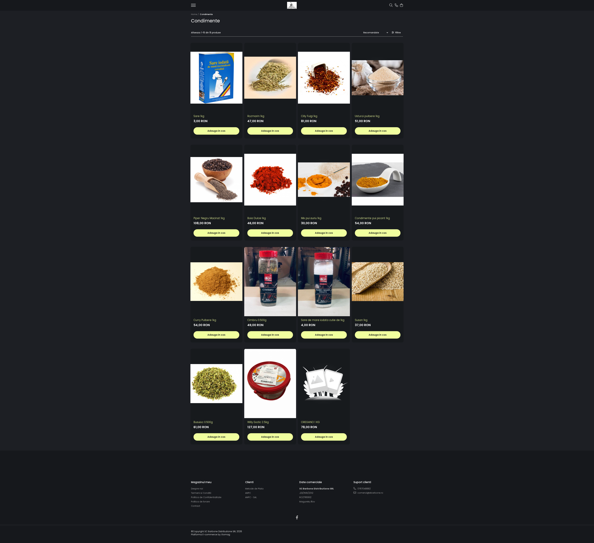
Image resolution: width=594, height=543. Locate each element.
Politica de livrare (200, 501)
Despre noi (197, 488)
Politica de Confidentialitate (206, 497)
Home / (195, 14)
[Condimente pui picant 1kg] (378, 180)
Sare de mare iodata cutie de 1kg (322, 320)
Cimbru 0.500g (256, 320)
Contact (195, 505)
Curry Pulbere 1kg (205, 320)
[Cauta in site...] (391, 5)
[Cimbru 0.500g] (270, 282)
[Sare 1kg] (216, 78)
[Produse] (193, 6)
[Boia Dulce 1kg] (270, 180)
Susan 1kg (361, 320)
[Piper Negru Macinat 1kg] (216, 180)
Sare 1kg (199, 116)
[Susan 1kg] (378, 282)
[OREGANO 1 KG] (324, 384)
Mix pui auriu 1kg (311, 218)
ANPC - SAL (251, 497)
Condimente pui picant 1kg (372, 218)
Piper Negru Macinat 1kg (209, 218)
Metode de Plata (254, 488)
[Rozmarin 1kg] (270, 78)
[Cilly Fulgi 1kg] (324, 78)
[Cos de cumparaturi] (401, 5)
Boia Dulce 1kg (256, 218)
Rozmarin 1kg (255, 116)
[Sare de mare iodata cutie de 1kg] (324, 282)
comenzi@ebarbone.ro (370, 492)
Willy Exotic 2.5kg (258, 422)
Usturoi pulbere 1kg (367, 116)
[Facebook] (297, 517)
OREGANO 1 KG (310, 422)
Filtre (397, 32)
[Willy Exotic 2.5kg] (270, 384)
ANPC (248, 493)
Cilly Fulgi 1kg (309, 116)
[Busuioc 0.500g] (216, 384)
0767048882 (364, 488)
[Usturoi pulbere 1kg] (378, 78)
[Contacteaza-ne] (396, 5)
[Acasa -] (292, 5)
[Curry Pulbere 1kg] (216, 282)
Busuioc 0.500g (203, 422)
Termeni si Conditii (201, 493)
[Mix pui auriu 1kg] (324, 180)
